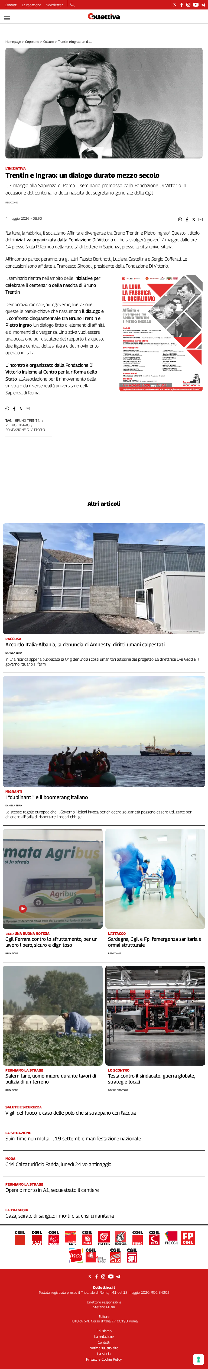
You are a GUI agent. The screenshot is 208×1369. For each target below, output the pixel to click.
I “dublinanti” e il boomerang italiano (46, 797)
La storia (104, 1353)
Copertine (32, 42)
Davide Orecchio (118, 1090)
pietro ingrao (17, 425)
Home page (13, 42)
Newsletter (54, 5)
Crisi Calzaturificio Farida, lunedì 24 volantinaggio (58, 1164)
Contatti (11, 5)
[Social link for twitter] (175, 5)
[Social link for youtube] (196, 5)
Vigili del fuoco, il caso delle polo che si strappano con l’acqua (70, 1113)
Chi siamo (104, 1331)
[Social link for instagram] (188, 5)
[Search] (72, 5)
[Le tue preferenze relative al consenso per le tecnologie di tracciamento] (198, 1359)
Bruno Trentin (27, 420)
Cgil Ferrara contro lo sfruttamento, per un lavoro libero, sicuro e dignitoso (51, 942)
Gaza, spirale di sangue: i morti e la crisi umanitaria (59, 1216)
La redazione (31, 5)
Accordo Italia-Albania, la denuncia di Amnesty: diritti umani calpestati (85, 644)
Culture (48, 42)
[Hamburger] (7, 18)
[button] (180, 220)
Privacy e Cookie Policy (104, 1359)
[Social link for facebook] (182, 5)
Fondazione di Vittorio (25, 429)
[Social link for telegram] (203, 5)
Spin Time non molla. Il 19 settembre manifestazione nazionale (73, 1138)
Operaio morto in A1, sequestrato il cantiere (52, 1190)
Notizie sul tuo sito (104, 1348)
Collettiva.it (104, 1287)
